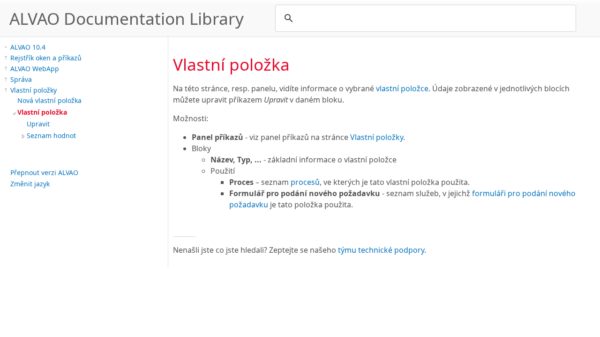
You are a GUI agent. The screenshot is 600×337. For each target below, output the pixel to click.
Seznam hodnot (51, 135)
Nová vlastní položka (49, 100)
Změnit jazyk (30, 183)
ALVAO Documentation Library (126, 18)
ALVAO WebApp (34, 68)
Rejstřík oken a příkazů (46, 57)
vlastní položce (402, 88)
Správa (21, 79)
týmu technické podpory (381, 250)
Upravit (38, 123)
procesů (305, 182)
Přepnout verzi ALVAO (44, 172)
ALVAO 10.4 (27, 47)
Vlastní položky (33, 90)
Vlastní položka (42, 112)
